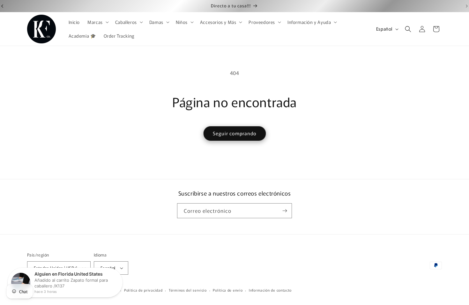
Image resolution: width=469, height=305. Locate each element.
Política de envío (227, 290)
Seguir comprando (235, 133)
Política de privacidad (143, 290)
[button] (97, 22)
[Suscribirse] (285, 210)
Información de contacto (270, 290)
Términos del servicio (188, 290)
